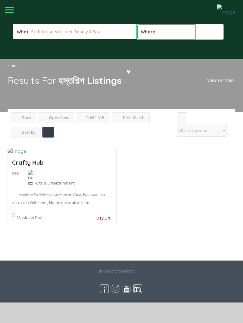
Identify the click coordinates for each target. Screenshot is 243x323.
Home (13, 65)
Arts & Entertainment (55, 183)
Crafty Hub (28, 162)
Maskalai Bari (30, 217)
